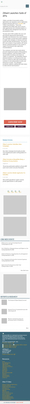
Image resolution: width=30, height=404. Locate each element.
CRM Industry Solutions (7, 366)
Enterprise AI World (6, 385)
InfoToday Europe (6, 389)
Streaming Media (6, 395)
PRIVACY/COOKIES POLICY (8, 354)
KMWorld (4, 390)
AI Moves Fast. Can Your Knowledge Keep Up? (12, 243)
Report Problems (6, 376)
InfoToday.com (5, 388)
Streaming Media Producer (8, 398)
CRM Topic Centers (6, 365)
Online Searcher (5, 392)
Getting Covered (5, 375)
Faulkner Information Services (8, 387)
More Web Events (24, 270)
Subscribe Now (15, 122)
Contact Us (4, 377)
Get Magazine (6, 363)
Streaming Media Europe (7, 396)
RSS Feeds (4, 371)
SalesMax (20, 23)
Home (3, 361)
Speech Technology (6, 394)
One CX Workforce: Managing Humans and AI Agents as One (15, 248)
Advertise (4, 374)
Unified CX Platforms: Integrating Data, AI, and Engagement (15, 254)
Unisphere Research (6, 399)
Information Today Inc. (7, 343)
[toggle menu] (27, 6)
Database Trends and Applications (9, 384)
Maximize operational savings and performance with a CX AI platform (16, 319)
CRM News (4, 367)
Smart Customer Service (7, 393)
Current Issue (9, 126)
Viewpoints (4, 369)
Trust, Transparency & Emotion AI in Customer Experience (14, 259)
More (27, 328)
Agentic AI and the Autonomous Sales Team (11, 265)
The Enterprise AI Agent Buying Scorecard (17, 300)
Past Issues (20, 126)
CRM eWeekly (5, 364)
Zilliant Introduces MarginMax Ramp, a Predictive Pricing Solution (13, 160)
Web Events (4, 370)
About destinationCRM (7, 372)
